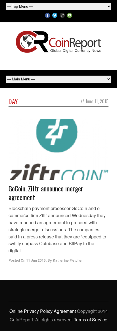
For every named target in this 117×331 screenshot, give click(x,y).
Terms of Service (90, 319)
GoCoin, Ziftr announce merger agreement (46, 192)
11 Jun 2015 (36, 260)
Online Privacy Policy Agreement (42, 311)
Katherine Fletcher (68, 260)
